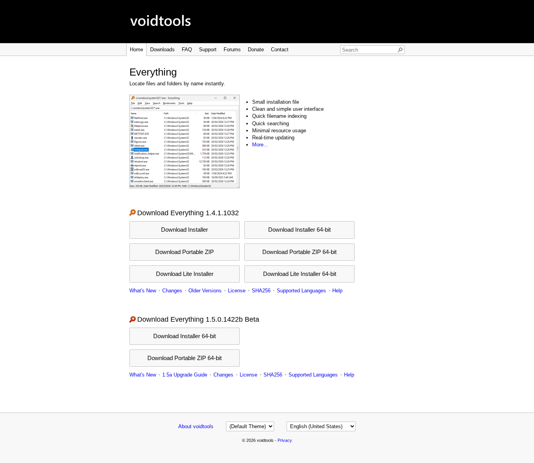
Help (337, 291)
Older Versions (205, 291)
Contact (280, 49)
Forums (232, 49)
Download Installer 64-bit (299, 229)
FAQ (187, 49)
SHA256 (261, 291)
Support (208, 49)
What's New (142, 291)
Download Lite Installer (184, 273)
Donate (256, 49)
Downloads (162, 49)
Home (136, 49)
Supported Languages (301, 291)
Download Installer (184, 229)
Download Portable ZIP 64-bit (299, 252)
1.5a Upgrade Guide (184, 375)
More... (260, 145)
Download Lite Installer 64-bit (299, 273)
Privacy (285, 440)
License (236, 291)
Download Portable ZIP (184, 252)
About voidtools (195, 426)
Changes (172, 291)
